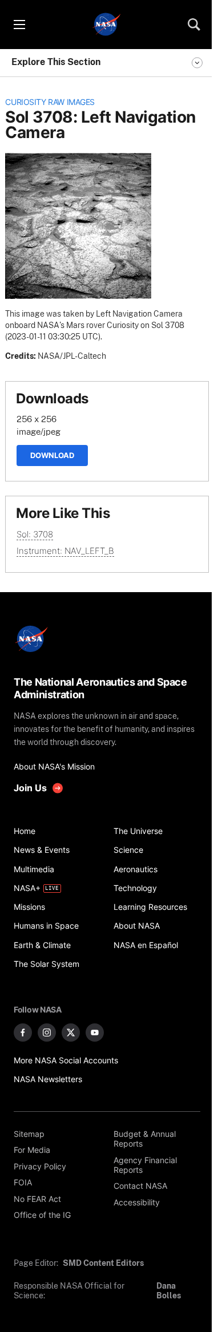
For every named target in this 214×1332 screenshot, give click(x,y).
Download (52, 455)
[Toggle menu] (19, 24)
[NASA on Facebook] (23, 1032)
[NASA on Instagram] (47, 1032)
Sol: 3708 (35, 534)
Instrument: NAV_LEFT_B (65, 550)
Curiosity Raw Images (50, 102)
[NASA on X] (71, 1032)
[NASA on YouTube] (95, 1032)
